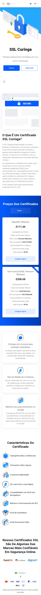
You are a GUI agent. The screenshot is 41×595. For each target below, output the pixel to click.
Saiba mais (29, 68)
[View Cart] (31, 3)
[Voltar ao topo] (20, 576)
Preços (11, 68)
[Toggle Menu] (3, 3)
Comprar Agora (20, 259)
